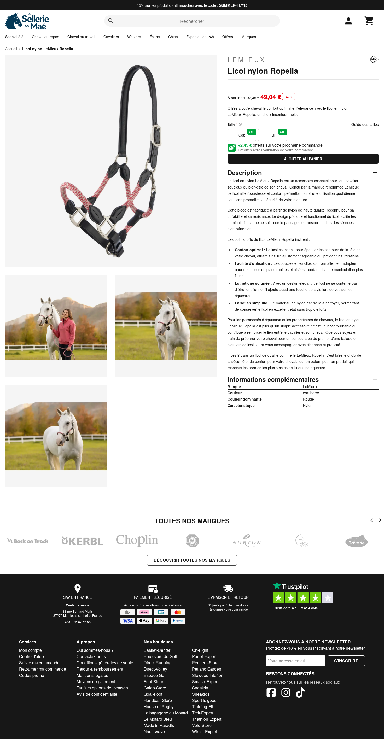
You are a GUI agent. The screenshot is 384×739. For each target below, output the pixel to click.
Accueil (11, 48)
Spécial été (14, 36)
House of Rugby (159, 706)
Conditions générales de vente (105, 663)
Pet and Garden (206, 669)
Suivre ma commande (39, 663)
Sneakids (201, 694)
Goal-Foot (153, 694)
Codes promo (31, 675)
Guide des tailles (365, 124)
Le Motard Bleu (158, 719)
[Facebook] (271, 693)
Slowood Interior (207, 675)
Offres (227, 36)
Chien (173, 36)
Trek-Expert (202, 713)
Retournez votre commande (228, 609)
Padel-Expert (204, 656)
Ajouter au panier (303, 158)
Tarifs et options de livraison (102, 688)
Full (277, 134)
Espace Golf (155, 675)
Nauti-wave (154, 732)
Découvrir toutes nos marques (192, 560)
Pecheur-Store (205, 663)
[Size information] (240, 124)
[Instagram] (286, 693)
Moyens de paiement (96, 681)
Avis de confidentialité (97, 694)
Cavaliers (111, 36)
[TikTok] (300, 693)
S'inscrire (346, 661)
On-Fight (200, 650)
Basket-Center (157, 650)
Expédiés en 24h (200, 36)
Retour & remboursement (100, 669)
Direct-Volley (155, 669)
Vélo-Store (202, 725)
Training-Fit (202, 706)
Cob (246, 134)
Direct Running (158, 663)
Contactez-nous (77, 605)
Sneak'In (200, 688)
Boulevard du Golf (160, 656)
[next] (380, 521)
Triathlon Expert (206, 719)
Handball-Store (158, 700)
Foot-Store (153, 681)
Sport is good (204, 700)
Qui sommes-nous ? (95, 650)
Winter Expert (204, 732)
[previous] (371, 521)
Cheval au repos (45, 36)
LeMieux (247, 59)
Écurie (154, 36)
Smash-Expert (205, 681)
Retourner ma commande (42, 669)
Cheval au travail (81, 36)
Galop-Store (155, 688)
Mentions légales (92, 675)
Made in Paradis (159, 725)
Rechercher (192, 20)
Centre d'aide (31, 656)
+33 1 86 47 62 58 (78, 621)
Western (134, 36)
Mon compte (30, 650)
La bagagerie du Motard (166, 713)
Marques (248, 36)
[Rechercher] (111, 21)
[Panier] (369, 21)
